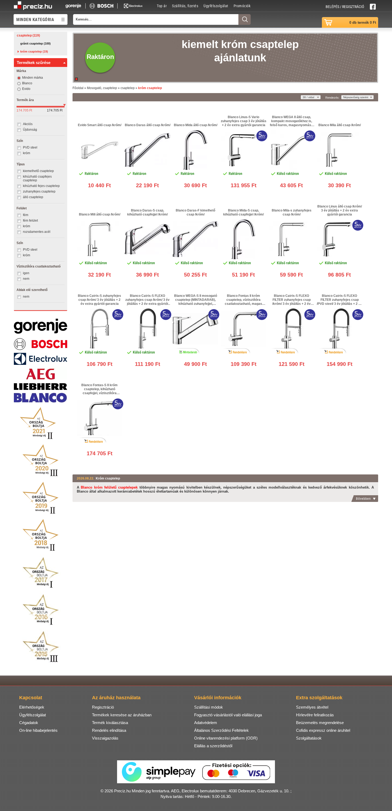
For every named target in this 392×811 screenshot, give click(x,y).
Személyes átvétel (312, 707)
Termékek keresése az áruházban (121, 715)
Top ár (162, 5)
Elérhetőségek (31, 707)
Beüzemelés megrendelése (320, 722)
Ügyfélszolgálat (215, 5)
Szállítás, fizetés (185, 5)
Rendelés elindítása (109, 730)
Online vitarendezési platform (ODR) (226, 738)
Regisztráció (103, 707)
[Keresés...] (244, 19)
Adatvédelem (205, 722)
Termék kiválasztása (110, 722)
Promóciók (242, 5)
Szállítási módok (208, 707)
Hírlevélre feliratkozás (315, 715)
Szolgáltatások (309, 738)
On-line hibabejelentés (38, 730)
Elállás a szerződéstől (213, 746)
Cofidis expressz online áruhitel (323, 730)
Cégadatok (28, 722)
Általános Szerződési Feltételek (221, 730)
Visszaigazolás (105, 738)
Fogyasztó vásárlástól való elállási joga (228, 715)
